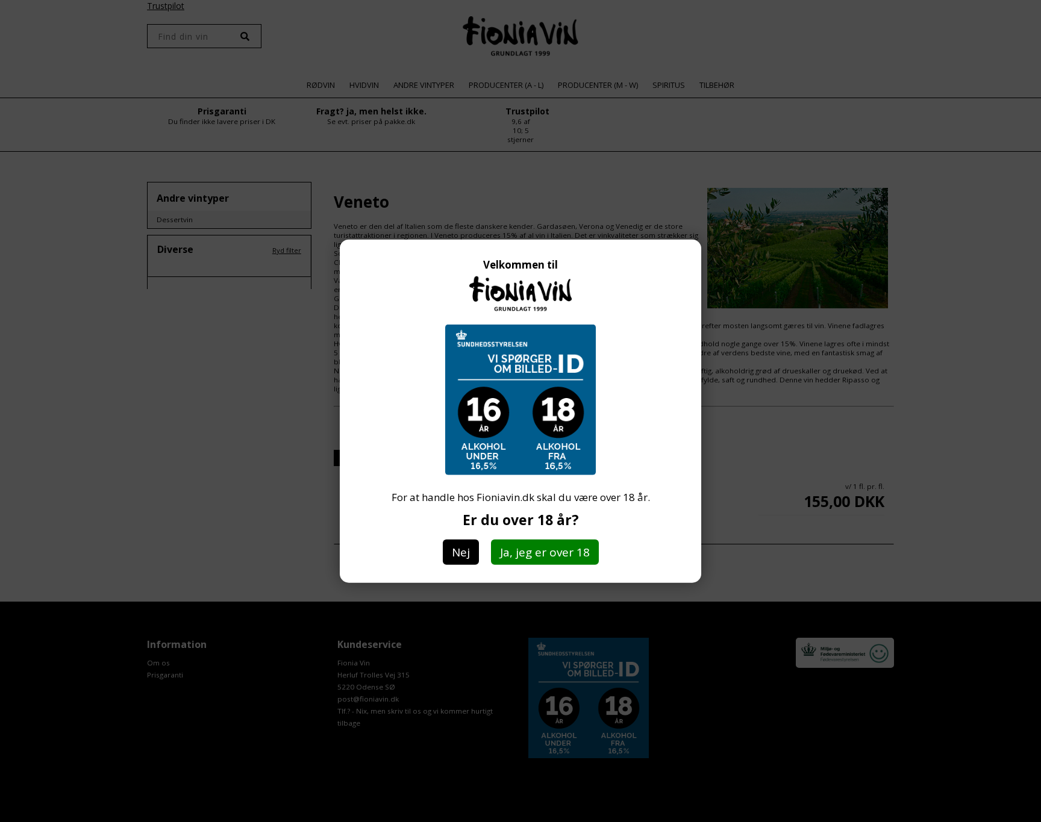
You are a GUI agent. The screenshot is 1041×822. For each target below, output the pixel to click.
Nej (461, 552)
